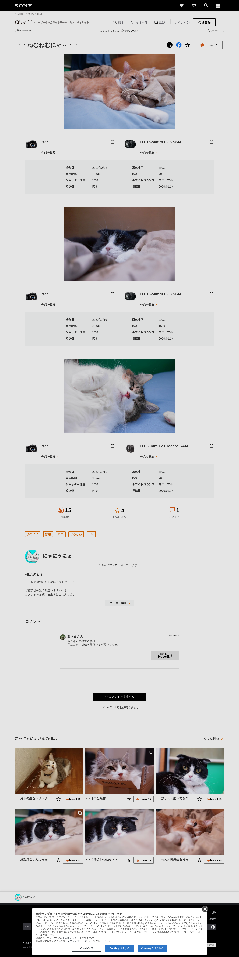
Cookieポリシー (71, 938)
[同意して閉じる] (205, 909)
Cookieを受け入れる (152, 948)
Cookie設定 (86, 948)
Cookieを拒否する (119, 948)
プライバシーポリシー (81, 941)
